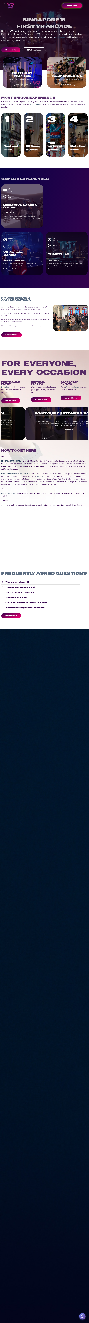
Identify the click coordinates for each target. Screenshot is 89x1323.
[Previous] (5, 423)
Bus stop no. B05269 (9, 493)
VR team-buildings (72, 387)
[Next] (83, 423)
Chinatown (60, 37)
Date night (5, 387)
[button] (18, 6)
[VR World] (10, 5)
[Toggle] (3, 582)
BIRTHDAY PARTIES (22, 74)
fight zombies (35, 104)
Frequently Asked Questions (44, 573)
